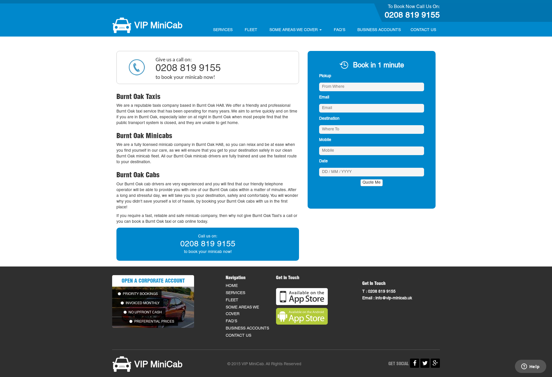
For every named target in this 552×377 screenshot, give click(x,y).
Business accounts (379, 30)
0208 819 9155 (412, 15)
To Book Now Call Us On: (414, 7)
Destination (329, 119)
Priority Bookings (140, 294)
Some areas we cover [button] (294, 30)
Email (324, 97)
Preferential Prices (153, 321)
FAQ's (339, 30)
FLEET (251, 30)
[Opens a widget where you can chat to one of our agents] (530, 367)
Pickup (325, 76)
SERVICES (223, 30)
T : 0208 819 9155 (379, 292)
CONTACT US (423, 30)
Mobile (325, 140)
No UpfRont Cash (145, 312)
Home (232, 286)
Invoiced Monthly (142, 303)
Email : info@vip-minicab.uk (387, 298)
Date (323, 161)
